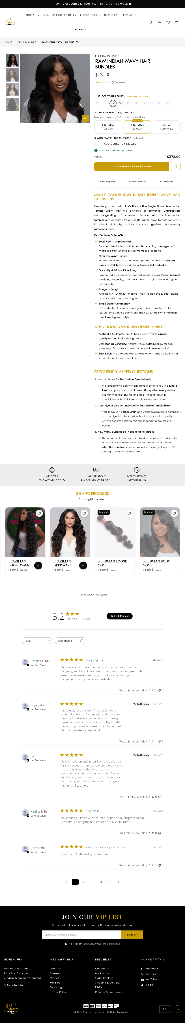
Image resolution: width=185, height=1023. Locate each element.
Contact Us (102, 968)
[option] (9, 61)
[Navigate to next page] (118, 882)
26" (152, 103)
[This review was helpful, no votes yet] (153, 797)
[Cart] (177, 22)
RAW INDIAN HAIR (27, 42)
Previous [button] (2, 535)
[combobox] (37, 641)
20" (128, 103)
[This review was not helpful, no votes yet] (159, 690)
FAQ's (98, 987)
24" (144, 103)
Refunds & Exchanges (108, 992)
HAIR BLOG (81, 29)
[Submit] (151, 22)
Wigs (46, 15)
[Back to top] (177, 1009)
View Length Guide (138, 96)
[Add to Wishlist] (175, 166)
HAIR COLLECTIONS (63, 15)
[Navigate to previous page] (66, 882)
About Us (55, 968)
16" (113, 103)
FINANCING (129, 15)
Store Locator (15, 985)
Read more (81, 785)
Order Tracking (104, 978)
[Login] (159, 22)
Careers (54, 973)
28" (159, 103)
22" (136, 103)
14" (105, 103)
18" (120, 103)
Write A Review (120, 616)
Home (8, 42)
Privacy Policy (58, 992)
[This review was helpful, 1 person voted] (153, 690)
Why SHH (55, 978)
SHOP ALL (31, 15)
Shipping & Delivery (107, 982)
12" (97, 103)
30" (167, 103)
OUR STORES (111, 15)
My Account (103, 973)
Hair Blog (55, 982)
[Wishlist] (168, 22)
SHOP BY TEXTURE (89, 15)
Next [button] (182, 535)
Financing (56, 987)
